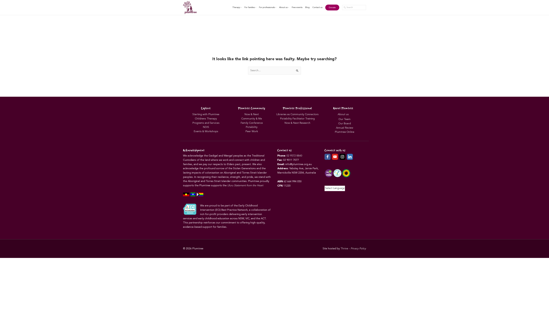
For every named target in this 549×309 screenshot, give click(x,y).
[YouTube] (335, 157)
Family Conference (252, 123)
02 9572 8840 (294, 155)
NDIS (206, 127)
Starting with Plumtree (205, 114)
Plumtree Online (344, 132)
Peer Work (251, 131)
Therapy (236, 7)
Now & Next (251, 114)
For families (249, 7)
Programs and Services (205, 123)
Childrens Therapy (206, 118)
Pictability (251, 127)
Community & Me (251, 118)
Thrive (344, 248)
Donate (332, 8)
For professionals (267, 7)
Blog (307, 7)
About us (283, 7)
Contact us (317, 7)
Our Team (345, 119)
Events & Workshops (206, 131)
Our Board (344, 123)
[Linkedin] (350, 157)
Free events (297, 7)
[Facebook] (328, 157)
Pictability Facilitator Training (297, 118)
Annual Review (344, 128)
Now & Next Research (297, 123)
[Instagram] (342, 157)
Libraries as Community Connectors (297, 114)
